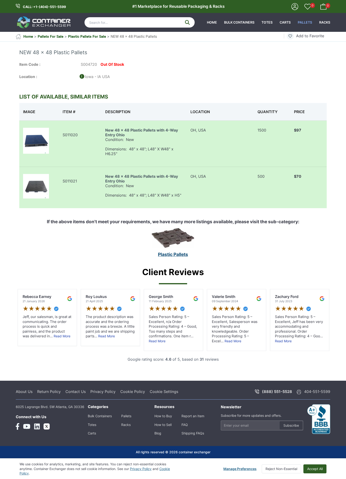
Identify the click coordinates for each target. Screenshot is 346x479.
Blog (157, 433)
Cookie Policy (132, 391)
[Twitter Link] (47, 426)
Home (212, 22)
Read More (62, 336)
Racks (324, 22)
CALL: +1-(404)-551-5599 (44, 7)
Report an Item (192, 416)
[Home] (44, 22)
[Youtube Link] (26, 426)
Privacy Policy (103, 391)
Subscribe (291, 425)
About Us (24, 391)
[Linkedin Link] (37, 426)
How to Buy (163, 416)
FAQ (184, 425)
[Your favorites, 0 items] (307, 7)
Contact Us (75, 391)
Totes (267, 22)
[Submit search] (187, 22)
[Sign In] (295, 6)
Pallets (305, 22)
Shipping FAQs (192, 433)
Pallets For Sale (50, 36)
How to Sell (163, 425)
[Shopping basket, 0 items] (323, 6)
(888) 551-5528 (277, 391)
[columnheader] (39, 111)
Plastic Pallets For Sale (87, 36)
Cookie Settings (164, 391)
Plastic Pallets (173, 254)
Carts (285, 22)
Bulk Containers (239, 22)
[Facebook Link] (17, 426)
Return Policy (49, 391)
